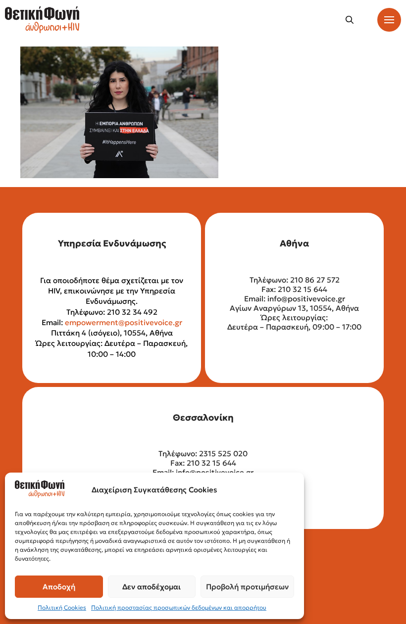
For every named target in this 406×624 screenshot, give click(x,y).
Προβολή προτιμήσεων (247, 586)
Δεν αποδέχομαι (151, 586)
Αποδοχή (59, 586)
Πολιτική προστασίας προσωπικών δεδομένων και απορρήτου (178, 607)
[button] (349, 20)
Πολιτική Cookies (62, 607)
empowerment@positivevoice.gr (123, 322)
